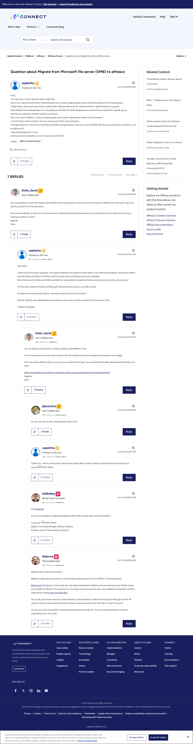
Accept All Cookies (158, 737)
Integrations (62, 665)
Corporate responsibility (145, 665)
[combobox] (70, 39)
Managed (111, 653)
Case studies (62, 648)
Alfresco (41, 56)
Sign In (174, 17)
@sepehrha (38, 509)
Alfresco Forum (55, 56)
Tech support (171, 665)
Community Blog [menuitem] (55, 27)
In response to (41, 259)
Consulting (112, 659)
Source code (154, 229)
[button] (14, 161)
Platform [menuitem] (31, 27)
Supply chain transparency (110, 713)
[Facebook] (15, 690)
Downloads (84, 659)
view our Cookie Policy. (87, 740)
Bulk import (36, 585)
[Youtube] (46, 690)
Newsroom (139, 671)
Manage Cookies (137, 737)
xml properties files (58, 592)
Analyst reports (63, 653)
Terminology (85, 653)
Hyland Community (144, 17)
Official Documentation (160, 225)
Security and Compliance (69, 713)
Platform (29, 56)
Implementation (114, 648)
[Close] (188, 736)
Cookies (37, 713)
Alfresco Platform (20, 149)
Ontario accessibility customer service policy (146, 713)
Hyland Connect (14, 56)
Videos (82, 665)
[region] (96, 737)
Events (168, 648)
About (137, 653)
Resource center (86, 648)
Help (162, 17)
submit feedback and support (76, 4)
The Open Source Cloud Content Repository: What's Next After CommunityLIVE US (161, 163)
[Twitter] (23, 690)
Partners (138, 659)
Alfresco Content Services (30, 141)
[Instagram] (30, 690)
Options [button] (180, 56)
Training (168, 653)
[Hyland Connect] (28, 17)
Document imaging (115, 671)
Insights (60, 659)
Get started (49, 4)
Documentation (172, 659)
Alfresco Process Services (161, 220)
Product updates (86, 671)
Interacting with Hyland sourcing (96, 717)
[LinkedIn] (38, 690)
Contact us (19, 668)
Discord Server (155, 234)
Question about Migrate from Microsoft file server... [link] (88, 56)
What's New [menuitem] (14, 27)
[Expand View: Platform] (38, 27)
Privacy (27, 713)
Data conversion (114, 665)
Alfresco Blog (153, 89)
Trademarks (89, 713)
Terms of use (50, 713)
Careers (137, 648)
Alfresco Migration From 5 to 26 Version (164, 142)
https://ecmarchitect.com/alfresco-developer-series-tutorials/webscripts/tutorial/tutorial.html (67, 372)
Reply (129, 161)
